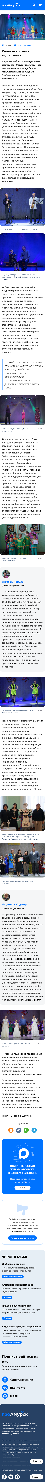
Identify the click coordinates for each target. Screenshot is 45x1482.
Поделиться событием (22, 1238)
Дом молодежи (24, 45)
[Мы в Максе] (17, 1476)
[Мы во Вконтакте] (10, 1476)
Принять (36, 1461)
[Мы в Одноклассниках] (4, 1476)
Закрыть (36, 1477)
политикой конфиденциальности (22, 1449)
